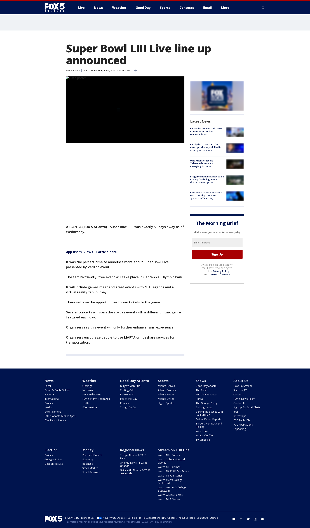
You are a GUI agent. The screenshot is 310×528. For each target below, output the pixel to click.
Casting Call (126, 390)
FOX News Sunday (55, 420)
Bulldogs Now (204, 407)
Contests (238, 394)
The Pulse (201, 390)
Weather (89, 381)
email (263, 519)
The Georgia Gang (206, 403)
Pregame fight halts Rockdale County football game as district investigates (207, 179)
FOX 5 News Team (244, 398)
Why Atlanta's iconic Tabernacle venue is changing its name (201, 163)
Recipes (124, 403)
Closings (87, 386)
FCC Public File (241, 420)
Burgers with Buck (130, 386)
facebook (241, 519)
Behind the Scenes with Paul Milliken (209, 413)
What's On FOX (204, 435)
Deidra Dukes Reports (208, 419)
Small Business (91, 472)
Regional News (132, 450)
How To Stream (242, 386)
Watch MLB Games (169, 467)
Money (87, 450)
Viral (85, 70)
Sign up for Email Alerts (246, 407)
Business (87, 463)
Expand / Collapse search (263, 7)
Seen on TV (240, 390)
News (48, 381)
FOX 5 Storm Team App (96, 398)
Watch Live (202, 431)
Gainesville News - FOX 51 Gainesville (135, 471)
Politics (48, 403)
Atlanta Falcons (167, 390)
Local (47, 386)
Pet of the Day (128, 398)
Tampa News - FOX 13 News (133, 456)
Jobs (235, 411)
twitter (248, 519)
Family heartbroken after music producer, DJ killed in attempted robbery (205, 147)
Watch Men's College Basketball (170, 481)
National (49, 394)
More (225, 8)
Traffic (86, 403)
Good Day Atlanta (134, 381)
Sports (163, 381)
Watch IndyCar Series (170, 475)
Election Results (53, 463)
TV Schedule (203, 439)
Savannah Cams (91, 394)
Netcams (87, 390)
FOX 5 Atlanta (73, 70)
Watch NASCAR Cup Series (173, 471)
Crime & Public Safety (57, 390)
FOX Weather (90, 407)
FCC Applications (243, 424)
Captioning (239, 429)
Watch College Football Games (171, 461)
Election (51, 450)
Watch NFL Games (169, 455)
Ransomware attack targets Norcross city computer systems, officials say (206, 195)
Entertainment (52, 411)
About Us (240, 381)
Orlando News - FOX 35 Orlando (133, 464)
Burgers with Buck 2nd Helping (209, 425)
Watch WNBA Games (170, 495)
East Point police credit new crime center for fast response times (206, 131)
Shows (201, 381)
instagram (255, 519)
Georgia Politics (53, 459)
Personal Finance (92, 455)
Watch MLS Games (169, 499)
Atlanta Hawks (166, 394)
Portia (199, 398)
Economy (87, 459)
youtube (234, 519)
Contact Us (239, 403)
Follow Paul (126, 394)
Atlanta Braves (166, 386)
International (51, 398)
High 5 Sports (165, 403)
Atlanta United (166, 398)
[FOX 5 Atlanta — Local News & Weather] (56, 7)
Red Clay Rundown (206, 394)
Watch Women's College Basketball (172, 489)
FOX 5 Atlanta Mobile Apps (60, 416)
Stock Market (90, 468)
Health (48, 407)
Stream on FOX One (173, 450)
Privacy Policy (221, 271)
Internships (239, 416)
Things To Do (128, 407)
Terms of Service (219, 274)
